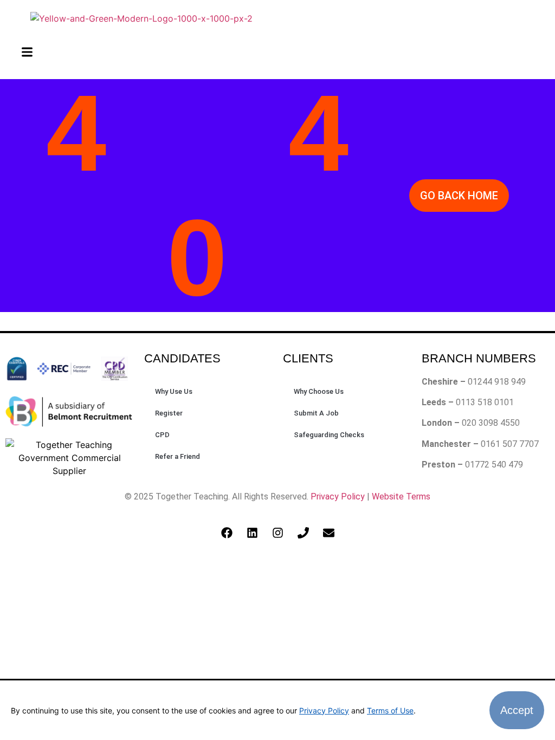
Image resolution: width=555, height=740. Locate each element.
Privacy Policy (338, 496)
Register (169, 413)
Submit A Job (316, 413)
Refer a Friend (177, 456)
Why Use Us (173, 391)
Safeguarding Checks (329, 435)
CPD (162, 435)
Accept (516, 710)
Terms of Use (390, 710)
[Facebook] (226, 533)
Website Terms (401, 496)
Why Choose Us (319, 391)
